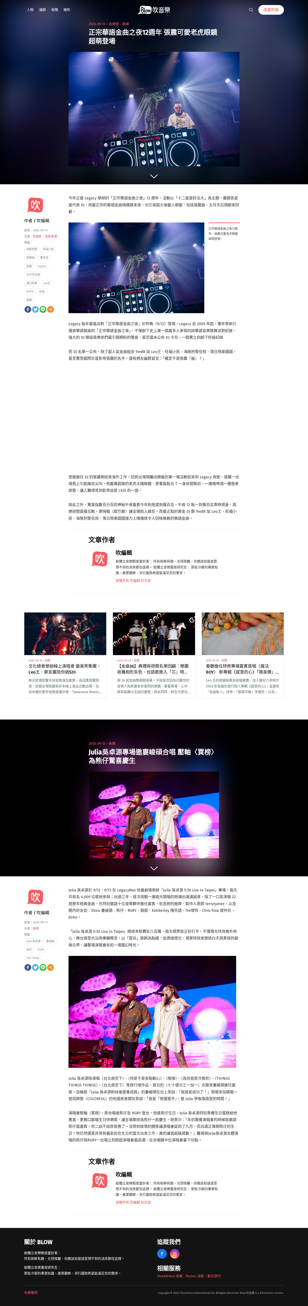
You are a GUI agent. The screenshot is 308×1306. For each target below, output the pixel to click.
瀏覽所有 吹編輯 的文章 (133, 581)
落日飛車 (31, 283)
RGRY (41, 949)
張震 (29, 266)
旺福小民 (48, 249)
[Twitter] (35, 309)
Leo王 (46, 283)
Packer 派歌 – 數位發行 (203, 1276)
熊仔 (29, 949)
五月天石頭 (33, 274)
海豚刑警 (31, 249)
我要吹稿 (271, 10)
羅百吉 (44, 257)
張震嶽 (30, 257)
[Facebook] (28, 309)
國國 (29, 299)
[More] (50, 309)
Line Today (32, 957)
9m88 (30, 291)
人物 (30, 10)
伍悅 (42, 291)
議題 (42, 10)
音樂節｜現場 (119, 24)
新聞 (54, 10)
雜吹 (66, 10)
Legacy (42, 266)
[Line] (43, 309)
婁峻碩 (50, 941)
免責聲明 (31, 1293)
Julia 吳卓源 (33, 941)
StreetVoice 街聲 (169, 1276)
